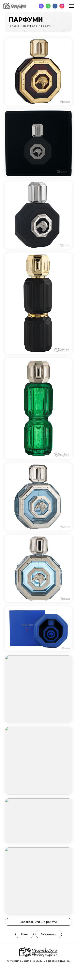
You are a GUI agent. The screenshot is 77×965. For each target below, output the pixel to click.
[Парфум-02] (38, 143)
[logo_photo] (14, 6)
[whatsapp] (48, 6)
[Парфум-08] (38, 628)
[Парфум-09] (38, 689)
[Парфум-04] (38, 303)
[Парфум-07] (38, 568)
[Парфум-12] (38, 881)
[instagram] (61, 6)
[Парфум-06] (38, 497)
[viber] (41, 6)
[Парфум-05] (38, 408)
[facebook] (55, 6)
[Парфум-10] (38, 760)
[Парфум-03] (38, 215)
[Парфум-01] (38, 72)
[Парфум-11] (38, 820)
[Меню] (71, 6)
